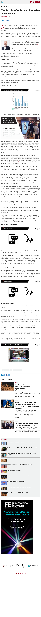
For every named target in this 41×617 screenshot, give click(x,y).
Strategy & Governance (17, 370)
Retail (11, 370)
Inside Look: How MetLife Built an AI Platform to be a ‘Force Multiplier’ (21, 442)
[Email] (9, 20)
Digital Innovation (5, 6)
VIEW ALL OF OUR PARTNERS (20, 573)
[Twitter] (4, 20)
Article (16, 382)
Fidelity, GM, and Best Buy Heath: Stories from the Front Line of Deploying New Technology (22, 454)
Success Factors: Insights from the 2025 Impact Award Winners (26, 424)
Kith (19, 161)
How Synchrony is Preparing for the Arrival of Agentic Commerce (19, 487)
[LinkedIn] (2, 20)
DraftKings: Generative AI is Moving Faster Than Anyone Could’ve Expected (22, 447)
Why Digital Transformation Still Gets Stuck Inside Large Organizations (26, 387)
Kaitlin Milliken (4, 16)
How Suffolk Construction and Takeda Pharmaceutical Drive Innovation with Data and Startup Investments (27, 405)
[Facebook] (7, 20)
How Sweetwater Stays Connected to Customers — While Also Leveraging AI (22, 475)
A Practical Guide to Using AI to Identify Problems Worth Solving (19, 464)
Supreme (25, 161)
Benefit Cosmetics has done (8, 150)
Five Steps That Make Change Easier (14, 470)
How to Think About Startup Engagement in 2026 (16, 481)
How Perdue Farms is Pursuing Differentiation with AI (17, 459)
